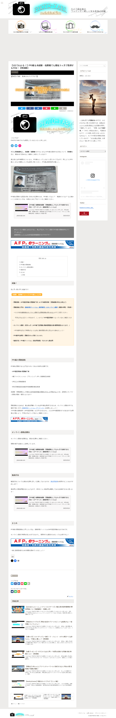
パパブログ (15, 575)
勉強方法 (23, 269)
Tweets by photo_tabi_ (86, 208)
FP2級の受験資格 (26, 264)
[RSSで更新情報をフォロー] (18, 591)
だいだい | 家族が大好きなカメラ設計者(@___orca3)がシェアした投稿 (98, 196)
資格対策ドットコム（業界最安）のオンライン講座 (41, 307)
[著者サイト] (12, 591)
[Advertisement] (58, 47)
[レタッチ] (45, 27)
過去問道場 (54, 481)
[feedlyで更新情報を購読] (15, 591)
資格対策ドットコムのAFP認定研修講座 (27, 235)
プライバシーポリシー (100, 713)
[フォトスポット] (70, 27)
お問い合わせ (90, 713)
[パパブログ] (95, 27)
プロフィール (81, 713)
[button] (104, 66)
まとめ (23, 272)
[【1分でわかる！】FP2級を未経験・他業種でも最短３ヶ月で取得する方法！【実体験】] (38, 108)
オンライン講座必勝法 (27, 267)
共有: (23, 275)
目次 (40, 258)
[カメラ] (20, 27)
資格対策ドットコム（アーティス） (33, 408)
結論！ (23, 262)
